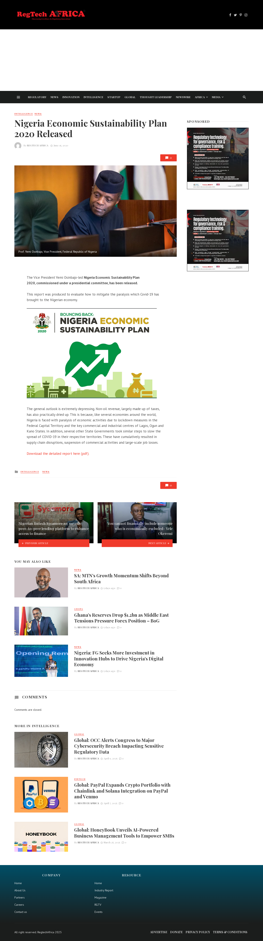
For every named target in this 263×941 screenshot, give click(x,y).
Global (130, 97)
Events (99, 912)
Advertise (158, 932)
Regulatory (37, 97)
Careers (19, 905)
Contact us (20, 912)
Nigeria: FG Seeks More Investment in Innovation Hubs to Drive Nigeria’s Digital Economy (118, 658)
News (54, 97)
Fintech (79, 779)
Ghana (78, 608)
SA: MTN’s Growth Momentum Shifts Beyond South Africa (121, 578)
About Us (19, 890)
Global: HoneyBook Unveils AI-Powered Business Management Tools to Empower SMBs (124, 832)
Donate (176, 932)
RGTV (98, 905)
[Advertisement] (131, 60)
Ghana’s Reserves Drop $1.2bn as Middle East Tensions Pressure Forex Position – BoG (121, 618)
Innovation (71, 97)
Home (18, 883)
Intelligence (93, 97)
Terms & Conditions (230, 932)
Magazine (100, 897)
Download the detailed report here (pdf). (58, 453)
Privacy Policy (198, 932)
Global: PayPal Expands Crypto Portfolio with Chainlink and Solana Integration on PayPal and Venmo (122, 790)
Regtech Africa (37, 145)
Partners (19, 897)
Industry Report (104, 890)
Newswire (183, 97)
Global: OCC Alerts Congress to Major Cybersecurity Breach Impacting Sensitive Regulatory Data (119, 746)
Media (216, 97)
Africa (200, 97)
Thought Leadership (156, 97)
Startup (113, 97)
